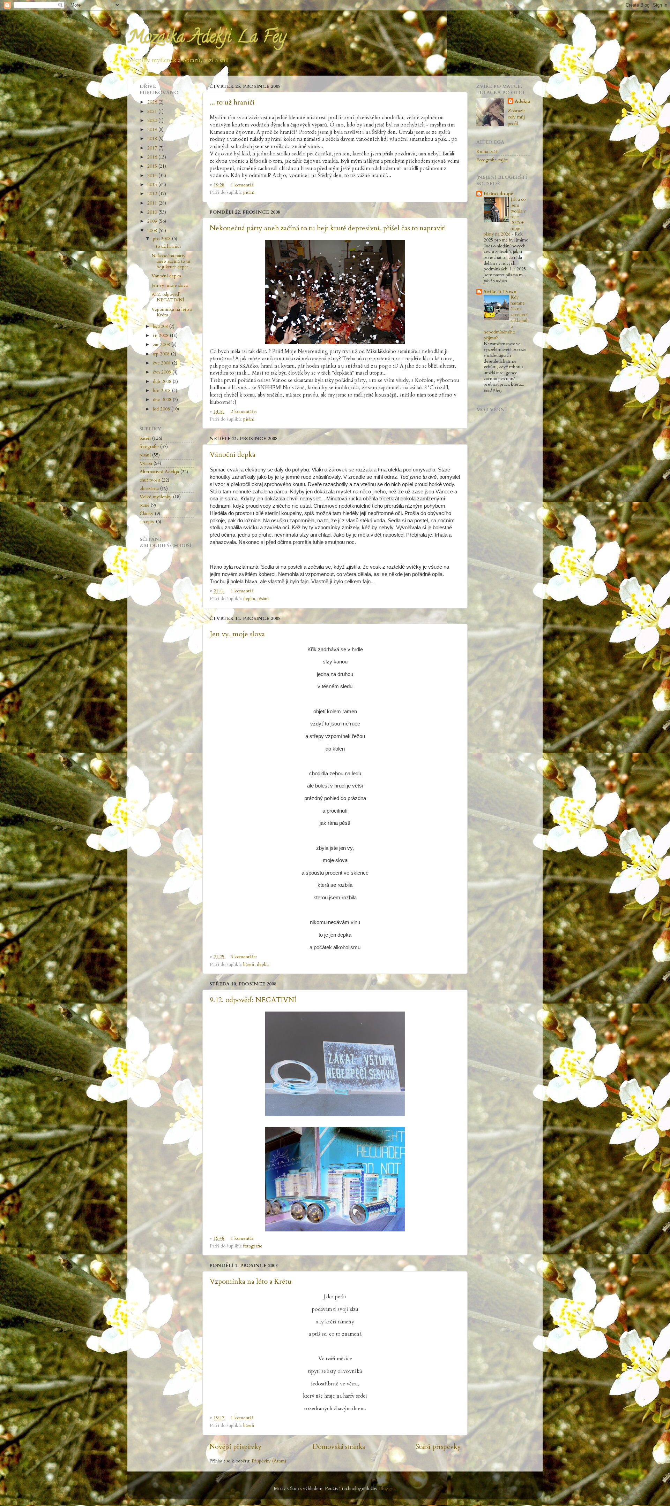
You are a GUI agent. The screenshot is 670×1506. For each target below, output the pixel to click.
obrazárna (149, 488)
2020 (152, 120)
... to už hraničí (232, 102)
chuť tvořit (150, 480)
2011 (152, 203)
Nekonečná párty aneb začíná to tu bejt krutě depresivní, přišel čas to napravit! (328, 228)
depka (249, 599)
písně (144, 505)
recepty (147, 521)
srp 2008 (162, 354)
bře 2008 (162, 390)
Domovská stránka (339, 1446)
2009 (152, 221)
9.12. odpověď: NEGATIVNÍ (253, 1000)
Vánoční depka (232, 454)
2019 (152, 129)
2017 (152, 148)
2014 (152, 175)
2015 (152, 166)
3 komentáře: (244, 957)
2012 (152, 194)
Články (147, 513)
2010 (152, 212)
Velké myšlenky (156, 497)
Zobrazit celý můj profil (516, 117)
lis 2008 (161, 326)
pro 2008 (162, 239)
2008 (152, 231)
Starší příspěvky (438, 1446)
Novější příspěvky (235, 1446)
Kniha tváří (487, 151)
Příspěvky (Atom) (269, 1461)
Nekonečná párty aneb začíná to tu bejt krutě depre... (171, 261)
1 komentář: (243, 185)
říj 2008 (161, 335)
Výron (146, 463)
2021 (152, 111)
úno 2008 (163, 400)
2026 (152, 102)
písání (248, 192)
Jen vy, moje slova (237, 634)
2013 (152, 185)
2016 (152, 157)
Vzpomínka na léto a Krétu (251, 1281)
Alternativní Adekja (159, 472)
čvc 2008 (162, 363)
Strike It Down (500, 292)
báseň (248, 964)
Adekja (522, 101)
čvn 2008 (162, 372)
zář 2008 (162, 344)
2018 (152, 139)
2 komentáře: (244, 411)
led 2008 (162, 409)
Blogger (387, 1488)
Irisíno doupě (498, 194)
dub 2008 (163, 381)
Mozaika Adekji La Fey (206, 38)
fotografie (252, 1246)
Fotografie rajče (492, 160)
